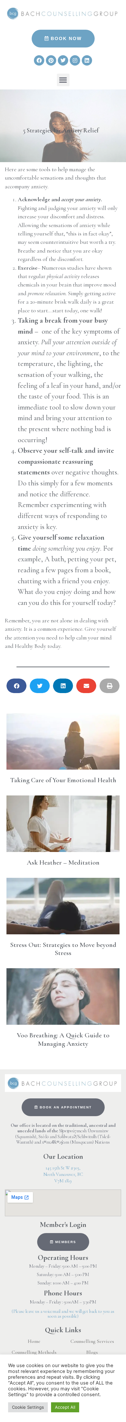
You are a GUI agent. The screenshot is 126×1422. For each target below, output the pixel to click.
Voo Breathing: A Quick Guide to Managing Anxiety (63, 1039)
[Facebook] (39, 60)
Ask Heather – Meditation (63, 862)
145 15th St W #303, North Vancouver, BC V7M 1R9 (63, 1174)
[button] (63, 80)
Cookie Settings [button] (28, 1407)
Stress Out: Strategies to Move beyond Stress (63, 949)
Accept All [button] (65, 1407)
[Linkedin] (87, 60)
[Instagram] (75, 60)
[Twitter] (63, 60)
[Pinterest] (51, 60)
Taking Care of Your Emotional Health (63, 780)
